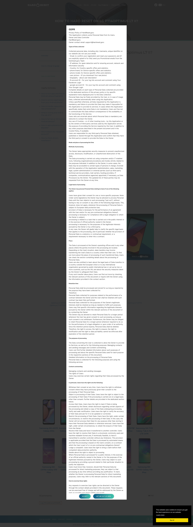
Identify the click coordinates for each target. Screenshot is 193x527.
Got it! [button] (172, 520)
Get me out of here (103, 496)
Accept (85, 496)
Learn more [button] (160, 515)
